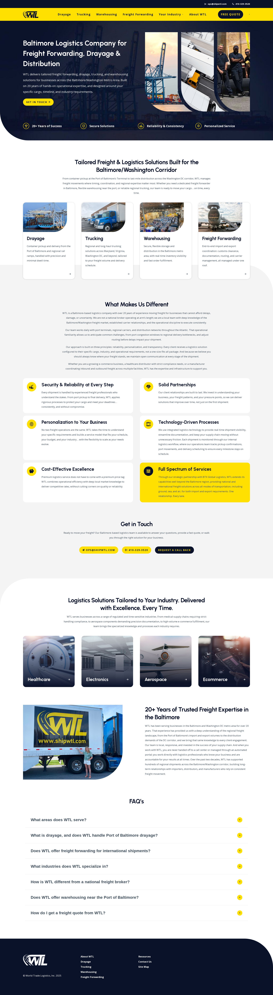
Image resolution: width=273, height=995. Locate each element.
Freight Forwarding (138, 14)
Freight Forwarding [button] (92, 977)
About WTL (198, 14)
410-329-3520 (242, 3)
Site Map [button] (143, 966)
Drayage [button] (86, 961)
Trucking (84, 14)
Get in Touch (36, 102)
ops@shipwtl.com (217, 3)
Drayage (64, 14)
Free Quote (230, 14)
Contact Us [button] (145, 961)
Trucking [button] (86, 966)
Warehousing (106, 14)
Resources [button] (144, 956)
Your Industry (170, 14)
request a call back (174, 550)
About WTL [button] (87, 956)
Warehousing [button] (89, 971)
